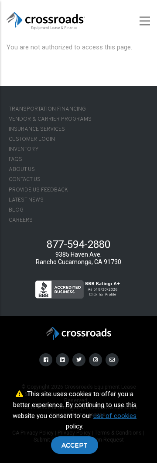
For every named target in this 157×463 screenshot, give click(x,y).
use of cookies (115, 416)
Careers (21, 220)
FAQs (15, 159)
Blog (16, 210)
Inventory (24, 149)
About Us (22, 169)
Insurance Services (37, 129)
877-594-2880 (78, 244)
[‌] (46, 359)
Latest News (26, 200)
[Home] (46, 19)
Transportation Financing (47, 109)
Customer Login (32, 139)
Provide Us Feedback (38, 190)
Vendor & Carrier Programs (50, 119)
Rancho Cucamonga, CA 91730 (78, 261)
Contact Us (25, 179)
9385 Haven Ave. (78, 254)
